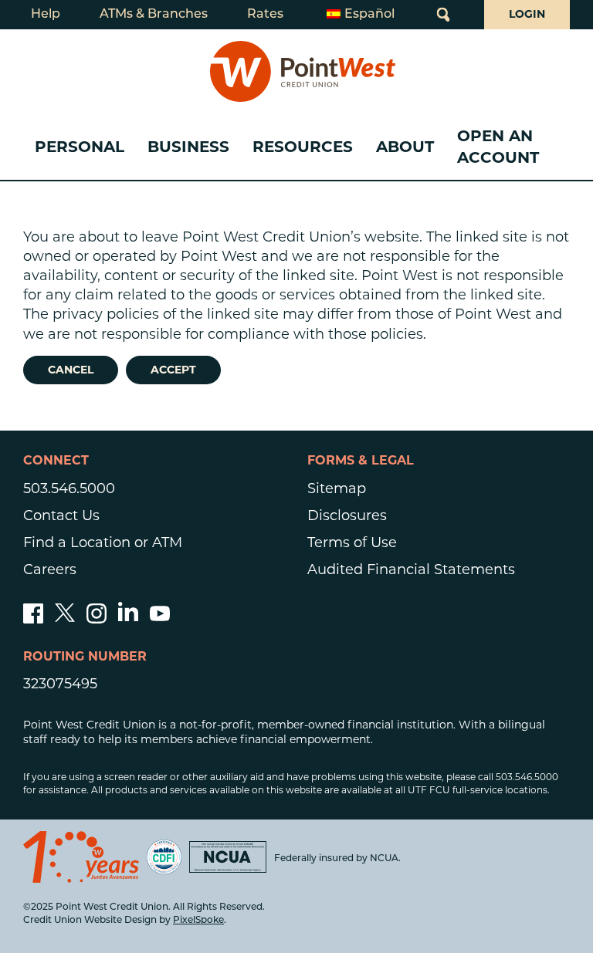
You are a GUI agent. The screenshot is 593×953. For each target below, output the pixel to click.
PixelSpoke (198, 920)
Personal (79, 146)
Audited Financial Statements (411, 569)
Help (45, 14)
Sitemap (336, 488)
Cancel (70, 370)
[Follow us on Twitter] (65, 618)
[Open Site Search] (443, 15)
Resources (302, 146)
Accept (173, 370)
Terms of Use (352, 542)
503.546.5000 (69, 488)
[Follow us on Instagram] (96, 618)
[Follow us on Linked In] (128, 616)
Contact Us (61, 515)
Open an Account (498, 147)
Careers (49, 569)
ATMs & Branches (154, 14)
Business (188, 146)
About (405, 146)
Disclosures (347, 515)
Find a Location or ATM (102, 542)
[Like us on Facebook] (33, 618)
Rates (265, 14)
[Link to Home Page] (302, 71)
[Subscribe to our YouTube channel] (160, 618)
